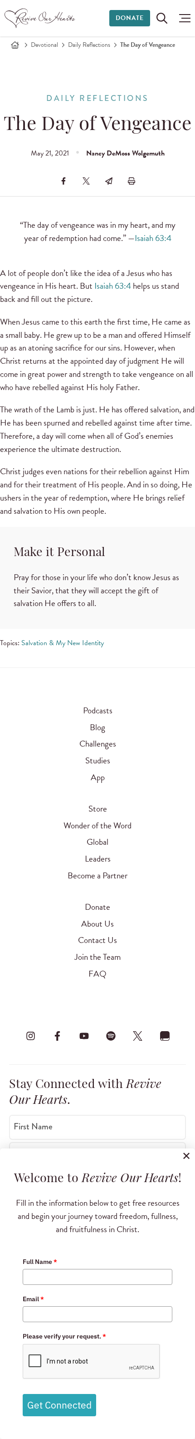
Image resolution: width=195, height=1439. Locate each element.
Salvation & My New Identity (62, 642)
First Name (33, 1126)
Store (97, 808)
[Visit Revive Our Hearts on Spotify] (111, 1036)
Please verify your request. (64, 1336)
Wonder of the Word (97, 825)
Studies (97, 760)
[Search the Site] (162, 18)
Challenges (97, 743)
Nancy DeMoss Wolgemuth (125, 153)
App (98, 777)
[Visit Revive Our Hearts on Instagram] (30, 1036)
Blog (97, 727)
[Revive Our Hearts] (41, 18)
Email (33, 1299)
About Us (97, 923)
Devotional (44, 45)
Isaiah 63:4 (153, 238)
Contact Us (97, 940)
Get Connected (59, 1405)
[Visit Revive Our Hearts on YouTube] (84, 1036)
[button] (182, 18)
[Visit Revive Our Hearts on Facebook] (57, 1036)
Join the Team (97, 956)
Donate (130, 18)
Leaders (98, 858)
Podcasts (97, 710)
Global (97, 841)
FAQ (97, 973)
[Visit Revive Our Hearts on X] (138, 1036)
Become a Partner (97, 875)
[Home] (15, 45)
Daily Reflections (89, 45)
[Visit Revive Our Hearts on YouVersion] (165, 1036)
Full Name (40, 1262)
